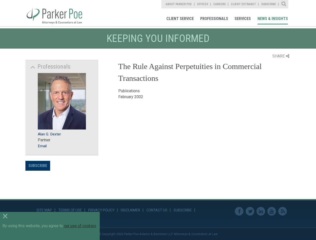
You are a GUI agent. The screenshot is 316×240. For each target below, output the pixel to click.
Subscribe (37, 165)
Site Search (284, 4)
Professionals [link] (214, 18)
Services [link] (243, 18)
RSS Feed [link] (282, 211)
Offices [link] (202, 4)
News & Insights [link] (272, 18)
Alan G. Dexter (49, 134)
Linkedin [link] (261, 211)
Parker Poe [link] (57, 13)
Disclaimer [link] (130, 210)
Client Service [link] (180, 18)
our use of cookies (80, 225)
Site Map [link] (44, 210)
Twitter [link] (250, 211)
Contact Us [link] (156, 210)
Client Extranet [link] (243, 4)
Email (42, 146)
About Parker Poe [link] (179, 4)
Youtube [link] (271, 211)
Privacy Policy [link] (101, 210)
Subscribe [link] (268, 4)
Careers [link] (219, 4)
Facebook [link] (239, 211)
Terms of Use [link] (70, 210)
